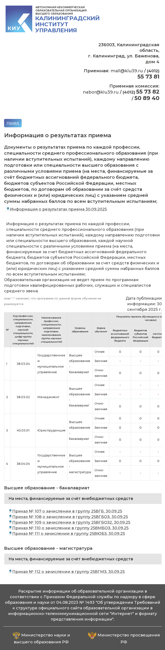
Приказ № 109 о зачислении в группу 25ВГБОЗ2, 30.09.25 (71, 522)
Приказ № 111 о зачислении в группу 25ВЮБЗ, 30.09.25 (68, 533)
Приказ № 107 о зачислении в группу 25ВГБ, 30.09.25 (67, 511)
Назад (13, 123)
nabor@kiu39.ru (101, 92)
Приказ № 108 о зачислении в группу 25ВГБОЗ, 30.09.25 (70, 516)
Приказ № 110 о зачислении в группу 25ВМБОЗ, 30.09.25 (70, 528)
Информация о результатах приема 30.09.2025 (58, 209)
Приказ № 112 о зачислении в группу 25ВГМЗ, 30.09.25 (68, 571)
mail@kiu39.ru (127, 70)
